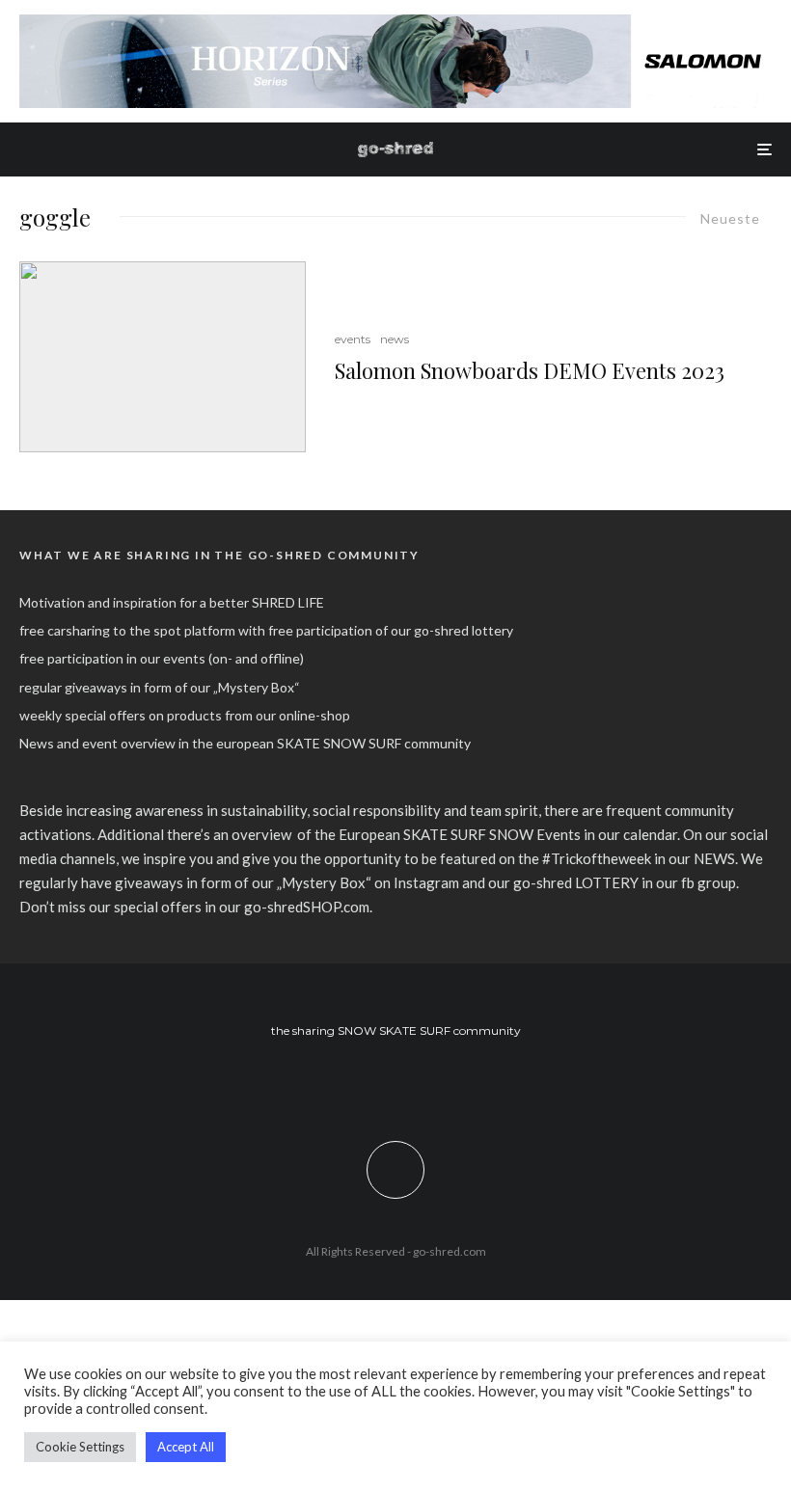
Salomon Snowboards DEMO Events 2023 (529, 370)
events (352, 339)
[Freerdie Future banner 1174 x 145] (395, 25)
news (394, 339)
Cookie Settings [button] (80, 1446)
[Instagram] (396, 1082)
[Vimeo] (424, 1082)
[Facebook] (368, 1082)
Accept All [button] (185, 1446)
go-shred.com (449, 1251)
